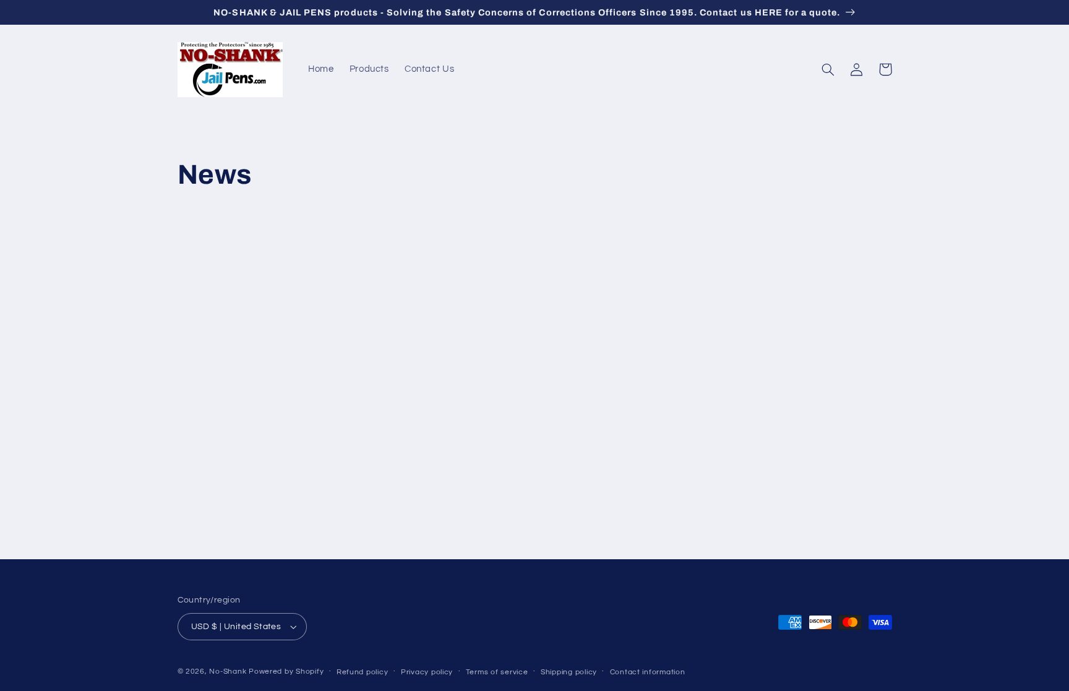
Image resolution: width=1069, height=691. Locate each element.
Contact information (647, 672)
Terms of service (497, 672)
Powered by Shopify (286, 671)
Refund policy (363, 672)
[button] (828, 69)
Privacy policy (427, 672)
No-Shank (227, 671)
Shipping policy (569, 672)
